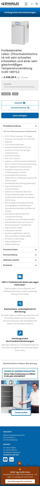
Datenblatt (19, 103)
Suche (37, 4)
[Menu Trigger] (26, 4)
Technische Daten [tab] (10, 249)
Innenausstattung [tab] (10, 255)
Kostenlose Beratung (18, 108)
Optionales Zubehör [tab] (11, 260)
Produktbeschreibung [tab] (12, 126)
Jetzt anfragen (20, 115)
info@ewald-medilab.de (11, 452)
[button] (32, 4)
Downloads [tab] (7, 265)
